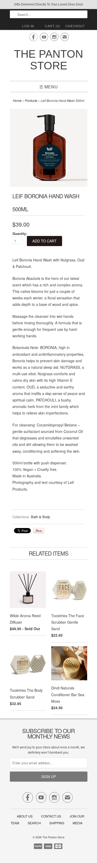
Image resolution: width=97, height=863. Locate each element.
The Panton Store (48, 59)
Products (31, 100)
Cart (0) (52, 26)
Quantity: (19, 233)
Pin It (38, 530)
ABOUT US (25, 816)
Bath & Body (40, 516)
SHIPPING (56, 823)
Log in (28, 26)
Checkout (75, 26)
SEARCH (34, 823)
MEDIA (78, 823)
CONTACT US (51, 816)
